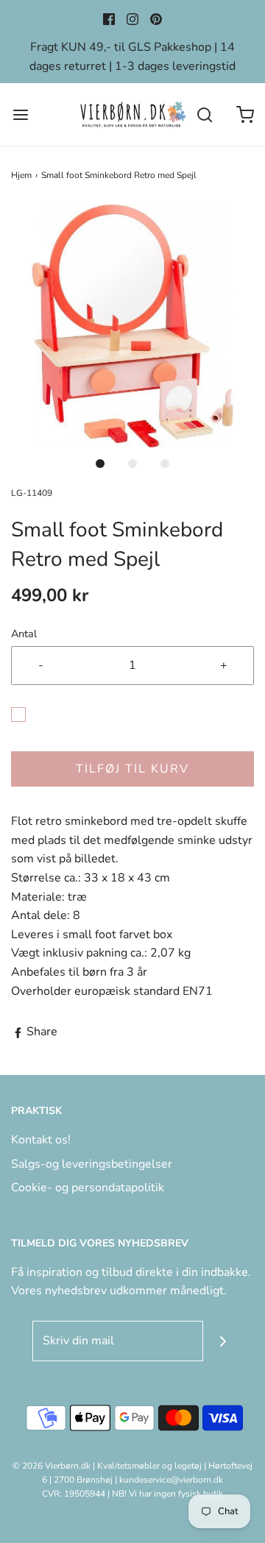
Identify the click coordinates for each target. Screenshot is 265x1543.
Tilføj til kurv (132, 769)
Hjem (21, 175)
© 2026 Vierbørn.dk (52, 1466)
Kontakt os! (41, 1140)
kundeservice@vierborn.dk (171, 1480)
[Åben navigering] (20, 114)
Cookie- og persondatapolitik (87, 1188)
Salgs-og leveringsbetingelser (91, 1164)
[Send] (223, 1341)
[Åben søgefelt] (204, 114)
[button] (132, 326)
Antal (24, 633)
